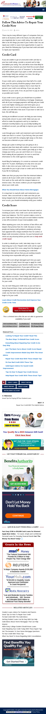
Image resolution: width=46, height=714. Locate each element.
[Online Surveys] (23, 449)
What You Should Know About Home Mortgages (20, 190)
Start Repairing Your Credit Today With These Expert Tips (22, 629)
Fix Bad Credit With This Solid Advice (14, 617)
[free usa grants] (18, 522)
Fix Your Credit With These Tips (13, 634)
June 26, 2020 (8, 30)
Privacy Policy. (35, 712)
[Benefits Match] (18, 665)
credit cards (12, 382)
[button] (43, 9)
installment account (12, 390)
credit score (23, 386)
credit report (9, 386)
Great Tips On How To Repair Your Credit (16, 614)
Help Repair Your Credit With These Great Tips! (24, 375)
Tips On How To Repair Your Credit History (22, 372)
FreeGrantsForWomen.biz (35, 710)
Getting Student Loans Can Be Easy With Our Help (19, 619)
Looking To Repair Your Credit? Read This (21, 336)
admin (17, 30)
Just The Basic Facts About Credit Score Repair (24, 349)
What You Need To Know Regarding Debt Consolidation (21, 636)
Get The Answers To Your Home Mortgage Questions (21, 631)
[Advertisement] (23, 686)
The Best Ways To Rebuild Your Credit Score (22, 339)
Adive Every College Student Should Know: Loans (19, 626)
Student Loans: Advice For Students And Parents (19, 612)
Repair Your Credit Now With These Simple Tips (24, 359)
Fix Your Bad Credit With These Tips (19, 362)
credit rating (26, 382)
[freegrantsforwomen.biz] (23, 6)
